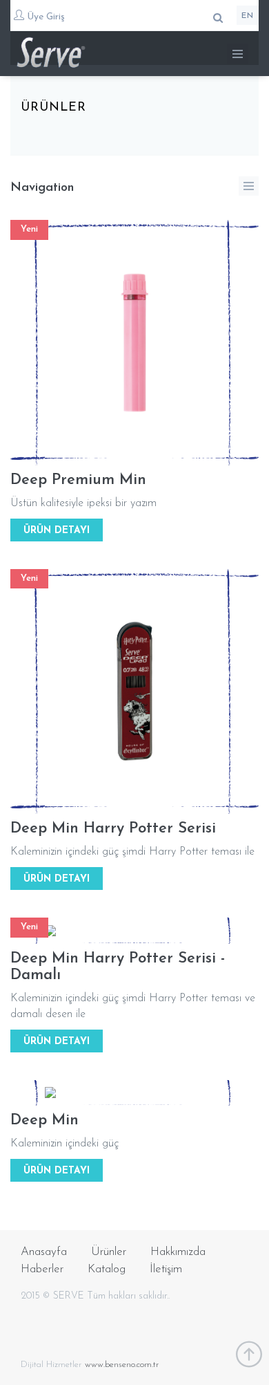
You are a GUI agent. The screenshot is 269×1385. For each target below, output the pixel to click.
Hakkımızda (178, 1252)
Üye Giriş (44, 17)
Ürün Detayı (56, 531)
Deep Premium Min (78, 480)
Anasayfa (44, 1252)
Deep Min (44, 1120)
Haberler (42, 1269)
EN (247, 16)
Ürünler (108, 1252)
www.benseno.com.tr (122, 1364)
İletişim (166, 1269)
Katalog (107, 1269)
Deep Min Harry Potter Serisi (113, 829)
